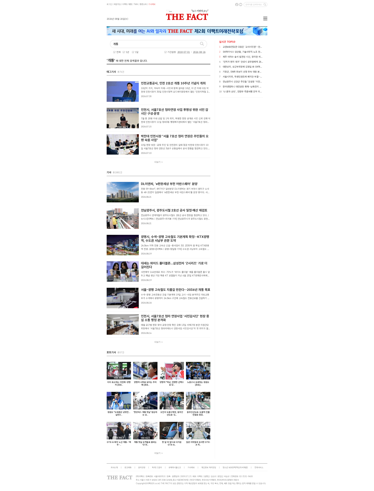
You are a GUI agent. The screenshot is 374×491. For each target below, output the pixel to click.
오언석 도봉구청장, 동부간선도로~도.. (171, 413)
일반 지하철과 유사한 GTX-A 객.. (198, 443)
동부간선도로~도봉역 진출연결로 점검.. (198, 413)
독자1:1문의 (157, 467)
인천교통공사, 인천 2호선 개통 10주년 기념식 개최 (173, 83)
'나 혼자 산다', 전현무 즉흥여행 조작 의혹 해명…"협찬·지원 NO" (253, 91)
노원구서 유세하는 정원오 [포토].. (198, 383)
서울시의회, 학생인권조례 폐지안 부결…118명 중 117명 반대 (251, 76)
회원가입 (117, 4)
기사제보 (151, 4)
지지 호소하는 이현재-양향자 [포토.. (119, 383)
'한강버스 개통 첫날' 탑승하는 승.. (145, 413)
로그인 (109, 4)
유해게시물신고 (175, 467)
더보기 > (158, 162)
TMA (136, 4)
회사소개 (114, 467)
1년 (127, 52)
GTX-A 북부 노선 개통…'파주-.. (119, 443)
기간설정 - (180, 52)
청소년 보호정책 (229, 467)
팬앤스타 (143, 4)
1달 (136, 52)
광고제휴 (127, 467)
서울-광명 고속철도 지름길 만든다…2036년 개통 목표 (175, 290)
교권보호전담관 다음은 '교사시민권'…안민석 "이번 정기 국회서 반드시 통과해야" (260, 46)
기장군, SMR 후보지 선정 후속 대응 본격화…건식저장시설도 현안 (254, 71)
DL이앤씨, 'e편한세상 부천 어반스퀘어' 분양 (169, 184)
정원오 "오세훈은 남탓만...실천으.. (119, 413)
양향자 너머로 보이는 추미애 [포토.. (145, 383)
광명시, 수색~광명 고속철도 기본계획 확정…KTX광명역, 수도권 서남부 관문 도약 (175, 238)
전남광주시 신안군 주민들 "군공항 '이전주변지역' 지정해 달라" (252, 81)
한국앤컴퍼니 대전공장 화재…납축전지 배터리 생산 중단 (249, 86)
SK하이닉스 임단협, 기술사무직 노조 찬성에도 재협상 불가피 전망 (254, 51)
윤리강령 (141, 467)
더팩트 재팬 (127, 4)
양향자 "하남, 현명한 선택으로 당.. (172, 383)
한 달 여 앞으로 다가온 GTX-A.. (171, 443)
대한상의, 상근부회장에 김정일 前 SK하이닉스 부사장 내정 (250, 66)
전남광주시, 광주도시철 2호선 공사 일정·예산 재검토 (174, 210)
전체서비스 (258, 467)
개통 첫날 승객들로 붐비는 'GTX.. (145, 443)
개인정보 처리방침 (208, 467)
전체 (118, 52)
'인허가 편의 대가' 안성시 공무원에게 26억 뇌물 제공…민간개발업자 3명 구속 (259, 61)
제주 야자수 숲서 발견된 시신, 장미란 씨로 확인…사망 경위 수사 (253, 56)
